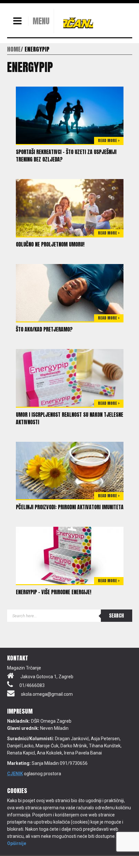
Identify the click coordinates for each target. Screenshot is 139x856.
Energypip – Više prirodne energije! (53, 592)
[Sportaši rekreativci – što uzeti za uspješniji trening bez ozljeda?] (69, 114)
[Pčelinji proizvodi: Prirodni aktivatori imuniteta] (69, 470)
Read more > (109, 140)
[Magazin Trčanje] (78, 22)
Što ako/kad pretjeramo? (44, 329)
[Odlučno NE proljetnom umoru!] (69, 207)
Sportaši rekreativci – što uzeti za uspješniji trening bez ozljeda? (66, 155)
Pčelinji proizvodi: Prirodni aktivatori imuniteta (69, 507)
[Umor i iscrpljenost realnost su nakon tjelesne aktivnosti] (69, 377)
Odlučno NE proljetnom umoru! (50, 244)
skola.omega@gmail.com (47, 694)
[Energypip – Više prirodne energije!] (69, 555)
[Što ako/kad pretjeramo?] (69, 292)
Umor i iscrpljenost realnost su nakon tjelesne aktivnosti (69, 418)
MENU (41, 21)
